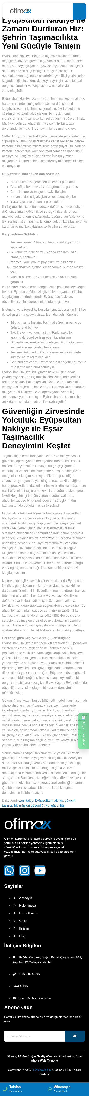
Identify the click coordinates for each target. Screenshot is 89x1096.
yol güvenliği (55, 805)
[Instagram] (24, 870)
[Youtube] (40, 870)
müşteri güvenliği (31, 805)
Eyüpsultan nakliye (49, 800)
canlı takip (25, 800)
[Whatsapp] (9, 870)
